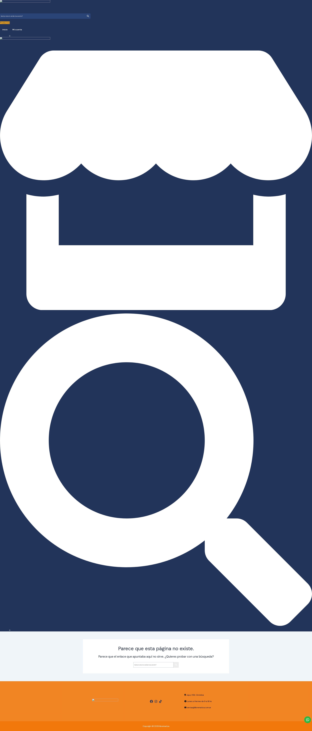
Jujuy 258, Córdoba (195, 695)
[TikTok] (160, 701)
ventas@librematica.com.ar (199, 707)
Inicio (5, 29)
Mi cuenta (17, 29)
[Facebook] (151, 701)
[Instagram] (155, 701)
